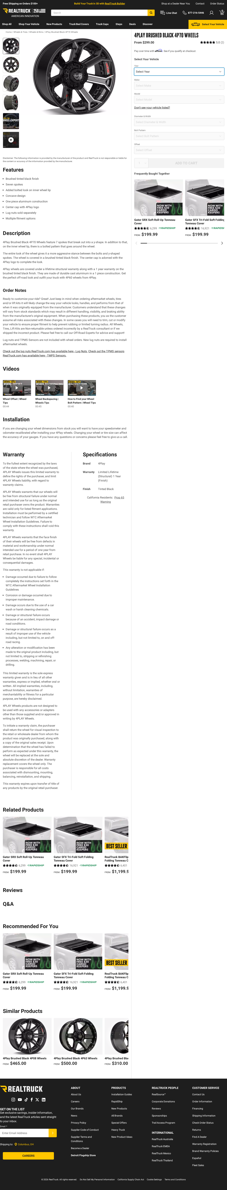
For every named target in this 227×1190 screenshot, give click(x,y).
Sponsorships (159, 1115)
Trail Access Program (163, 1122)
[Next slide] (222, 243)
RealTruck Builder (115, 3)
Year (136, 66)
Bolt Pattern (140, 130)
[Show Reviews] (212, 42)
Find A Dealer (199, 1136)
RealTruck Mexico (161, 1153)
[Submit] (53, 1133)
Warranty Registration (204, 1144)
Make (136, 80)
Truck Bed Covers (79, 24)
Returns (196, 1129)
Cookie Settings (154, 1179)
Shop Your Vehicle (29, 24)
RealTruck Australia (162, 1139)
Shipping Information (203, 1115)
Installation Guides (121, 1094)
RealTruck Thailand (162, 1160)
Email (3, 1126)
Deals (132, 24)
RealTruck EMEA (161, 1146)
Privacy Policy (78, 1122)
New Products (54, 24)
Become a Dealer (80, 1148)
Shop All (7, 24)
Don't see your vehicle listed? (152, 107)
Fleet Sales (198, 1165)
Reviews (156, 1108)
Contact (200, 3)
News (74, 1115)
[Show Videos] (11, 140)
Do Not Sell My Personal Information (97, 1179)
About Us (76, 1094)
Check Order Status (203, 1122)
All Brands (117, 1115)
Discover (148, 24)
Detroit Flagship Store (83, 1155)
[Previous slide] (136, 243)
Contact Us (198, 1094)
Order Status (217, 3)
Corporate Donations (163, 1101)
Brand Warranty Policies (205, 1151)
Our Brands (77, 1108)
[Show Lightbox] (74, 76)
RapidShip (117, 1101)
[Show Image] (11, 46)
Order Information (202, 1101)
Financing (197, 1108)
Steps (119, 24)
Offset (137, 144)
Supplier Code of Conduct (85, 1129)
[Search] (151, 13)
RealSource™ (159, 1094)
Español (196, 1158)
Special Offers (119, 1122)
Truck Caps (102, 24)
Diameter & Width (142, 116)
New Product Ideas (121, 1136)
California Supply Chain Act (131, 1179)
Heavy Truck (118, 1129)
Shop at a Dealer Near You (175, 3)
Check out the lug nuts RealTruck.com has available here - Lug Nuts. (45, 351)
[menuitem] (7, 24)
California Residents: (105, 499)
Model (137, 94)
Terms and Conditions (175, 1179)
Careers (75, 1101)
